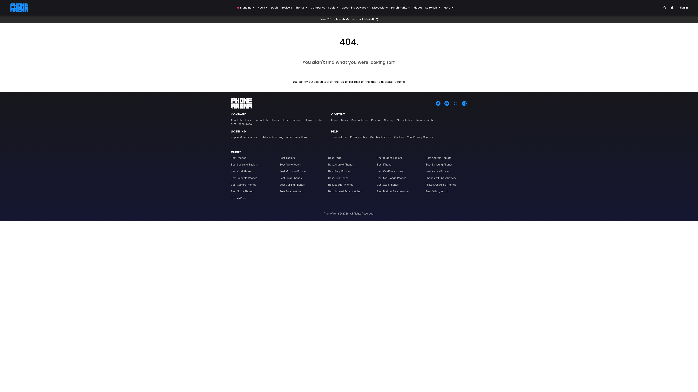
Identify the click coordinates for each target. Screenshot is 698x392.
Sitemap (389, 120)
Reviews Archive (426, 120)
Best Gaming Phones (292, 184)
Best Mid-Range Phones (391, 177)
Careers (275, 120)
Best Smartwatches (291, 191)
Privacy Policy (358, 137)
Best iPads (334, 157)
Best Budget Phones (340, 184)
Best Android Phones (341, 164)
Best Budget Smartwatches (393, 191)
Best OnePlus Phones (390, 171)
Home (334, 120)
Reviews (376, 120)
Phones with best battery (441, 177)
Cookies (399, 137)
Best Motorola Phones (293, 171)
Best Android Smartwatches (345, 191)
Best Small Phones (291, 177)
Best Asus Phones (388, 184)
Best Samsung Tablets (244, 164)
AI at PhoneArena (241, 123)
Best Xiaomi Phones (438, 171)
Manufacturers (359, 120)
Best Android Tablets (438, 157)
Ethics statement (293, 120)
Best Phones (238, 157)
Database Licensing (271, 137)
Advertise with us (296, 137)
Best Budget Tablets (389, 157)
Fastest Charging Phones (441, 184)
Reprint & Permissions (244, 137)
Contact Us (261, 120)
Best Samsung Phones (439, 164)
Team (248, 120)
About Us (236, 120)
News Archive (405, 120)
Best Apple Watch (290, 164)
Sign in (683, 7)
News (344, 120)
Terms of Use (339, 137)
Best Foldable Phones (244, 177)
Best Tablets (287, 157)
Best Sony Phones (339, 171)
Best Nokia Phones (242, 191)
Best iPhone (384, 164)
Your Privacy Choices (420, 137)
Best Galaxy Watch (437, 191)
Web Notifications (380, 137)
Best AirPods (238, 198)
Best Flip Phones (338, 177)
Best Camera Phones (243, 184)
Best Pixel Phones (242, 171)
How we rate (314, 120)
